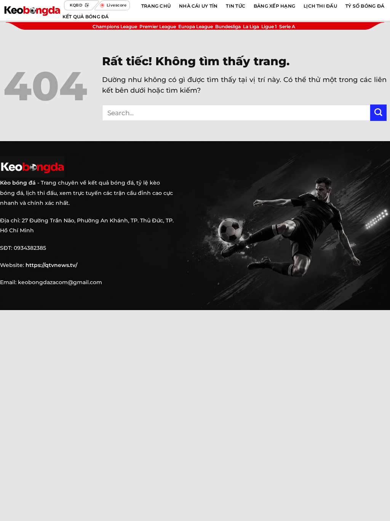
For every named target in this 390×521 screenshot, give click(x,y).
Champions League (115, 26)
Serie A (287, 26)
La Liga (251, 26)
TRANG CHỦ (156, 6)
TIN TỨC (235, 6)
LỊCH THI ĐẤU (320, 6)
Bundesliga (228, 26)
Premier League (157, 26)
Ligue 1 (269, 26)
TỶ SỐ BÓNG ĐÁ (364, 6)
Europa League (195, 26)
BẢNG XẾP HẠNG (274, 6)
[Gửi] (378, 113)
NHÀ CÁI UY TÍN (198, 6)
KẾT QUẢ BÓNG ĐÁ (85, 16)
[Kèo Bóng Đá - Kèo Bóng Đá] (32, 10)
